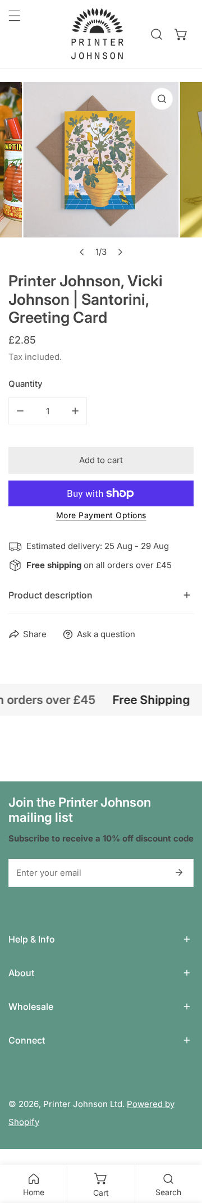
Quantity (25, 383)
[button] (181, 34)
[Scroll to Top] (182, 1143)
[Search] (156, 34)
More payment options (101, 515)
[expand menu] (14, 15)
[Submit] (179, 872)
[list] (101, 172)
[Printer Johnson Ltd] (97, 34)
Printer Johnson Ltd (82, 1104)
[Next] (120, 252)
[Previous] (82, 252)
